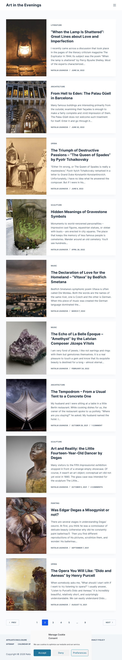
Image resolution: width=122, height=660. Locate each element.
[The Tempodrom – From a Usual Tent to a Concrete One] (26, 405)
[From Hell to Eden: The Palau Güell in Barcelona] (26, 107)
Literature (56, 25)
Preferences (79, 652)
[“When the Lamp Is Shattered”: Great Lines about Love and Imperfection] (26, 47)
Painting (55, 503)
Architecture (58, 86)
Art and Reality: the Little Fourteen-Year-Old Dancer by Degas (76, 453)
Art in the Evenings (23, 5)
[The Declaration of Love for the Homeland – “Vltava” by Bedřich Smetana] (26, 288)
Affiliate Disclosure (16, 640)
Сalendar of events (28, 644)
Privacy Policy (97, 640)
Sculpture (56, 205)
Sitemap (10, 644)
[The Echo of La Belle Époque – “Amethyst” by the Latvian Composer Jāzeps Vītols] (26, 348)
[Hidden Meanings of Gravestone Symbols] (26, 227)
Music (54, 266)
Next (108, 622)
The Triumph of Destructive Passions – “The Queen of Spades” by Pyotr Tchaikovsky (81, 155)
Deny (61, 652)
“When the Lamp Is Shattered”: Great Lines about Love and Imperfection (77, 36)
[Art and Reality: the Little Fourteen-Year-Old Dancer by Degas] (26, 464)
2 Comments (96, 487)
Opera (54, 143)
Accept (42, 652)
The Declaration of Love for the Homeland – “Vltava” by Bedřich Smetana (78, 277)
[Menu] (114, 5)
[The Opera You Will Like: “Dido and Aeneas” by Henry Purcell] (26, 584)
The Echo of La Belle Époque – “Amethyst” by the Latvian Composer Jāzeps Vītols (77, 338)
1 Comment (97, 425)
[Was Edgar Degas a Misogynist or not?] (26, 525)
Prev (13, 622)
